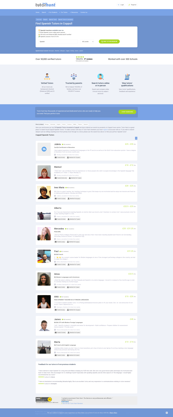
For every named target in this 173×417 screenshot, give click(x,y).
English (58, 124)
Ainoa (57, 274)
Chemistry (52, 124)
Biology (46, 124)
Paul (56, 251)
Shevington (51, 50)
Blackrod (57, 50)
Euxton (76, 50)
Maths (74, 124)
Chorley (72, 50)
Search (44, 12)
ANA (56, 297)
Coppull (67, 50)
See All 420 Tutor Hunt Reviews (72, 403)
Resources (74, 12)
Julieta (57, 144)
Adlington (62, 50)
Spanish (86, 124)
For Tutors (64, 12)
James (57, 319)
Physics (80, 124)
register (105, 129)
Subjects (45, 19)
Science (69, 124)
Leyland (81, 50)
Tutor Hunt (39, 19)
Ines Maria (59, 187)
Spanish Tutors (53, 19)
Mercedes (59, 229)
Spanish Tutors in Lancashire (65, 19)
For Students (53, 12)
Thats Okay (113, 413)
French (64, 124)
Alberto (57, 208)
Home (37, 12)
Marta (57, 342)
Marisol (57, 167)
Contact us (84, 12)
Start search (127, 112)
